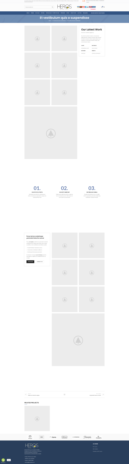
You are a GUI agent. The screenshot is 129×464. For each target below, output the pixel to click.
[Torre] (53, 437)
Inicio (50, 20)
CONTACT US (40, 261)
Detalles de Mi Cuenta (97, 451)
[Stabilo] (76, 437)
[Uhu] (41, 437)
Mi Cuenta (95, 446)
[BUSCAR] (52, 7)
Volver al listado (64, 394)
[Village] (30, 437)
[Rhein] (99, 437)
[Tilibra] (64, 437)
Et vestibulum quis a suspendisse (59, 20)
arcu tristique (39, 254)
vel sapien (31, 241)
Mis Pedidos (95, 449)
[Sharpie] (87, 437)
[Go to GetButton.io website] (3, 462)
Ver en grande (49, 407)
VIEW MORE (30, 261)
